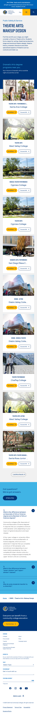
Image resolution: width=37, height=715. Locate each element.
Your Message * (6, 669)
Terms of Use (18, 707)
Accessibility (27, 707)
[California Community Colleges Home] (9, 12)
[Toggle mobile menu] (26, 12)
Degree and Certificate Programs (8, 644)
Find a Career (6, 638)
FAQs (19, 638)
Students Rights (7, 711)
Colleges (5, 636)
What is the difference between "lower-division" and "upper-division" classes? (14, 569)
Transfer (5, 641)
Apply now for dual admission (22, 2)
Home (5, 598)
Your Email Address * (7, 678)
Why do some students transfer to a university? (15, 584)
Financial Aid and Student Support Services (9, 648)
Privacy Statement (8, 707)
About (19, 636)
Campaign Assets (22, 641)
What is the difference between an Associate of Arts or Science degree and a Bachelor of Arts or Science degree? (15, 514)
